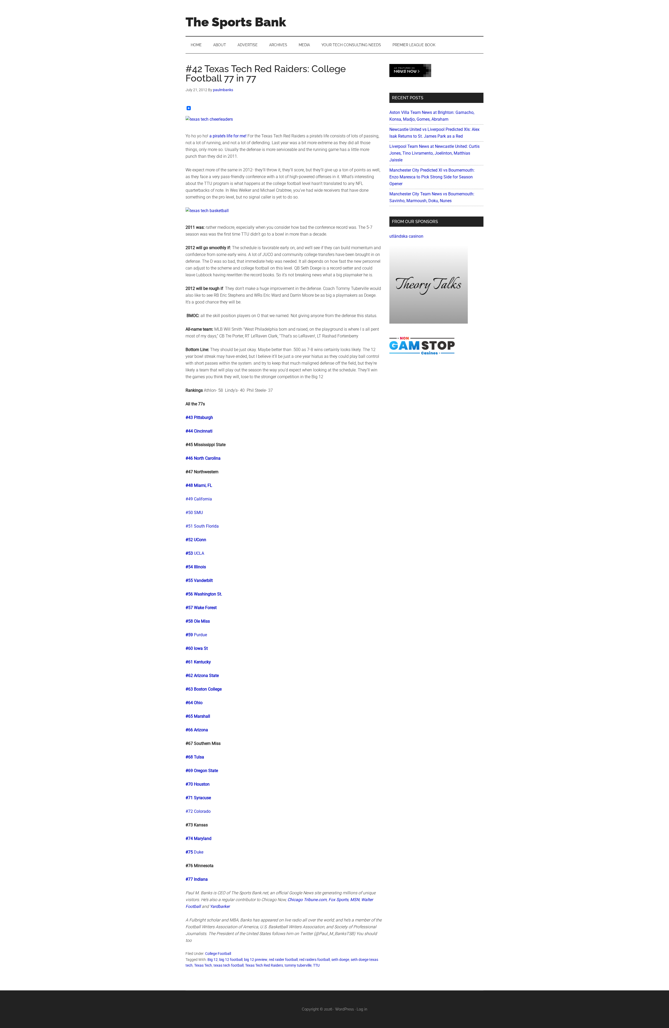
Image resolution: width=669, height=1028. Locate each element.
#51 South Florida (202, 526)
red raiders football (314, 959)
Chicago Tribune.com (307, 899)
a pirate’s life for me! (227, 135)
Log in (362, 1009)
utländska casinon (406, 236)
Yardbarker (220, 906)
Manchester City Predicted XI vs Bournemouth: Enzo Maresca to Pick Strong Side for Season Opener (432, 177)
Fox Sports (338, 899)
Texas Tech (203, 965)
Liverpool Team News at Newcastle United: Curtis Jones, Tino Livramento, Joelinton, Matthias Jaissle (434, 153)
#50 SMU (194, 512)
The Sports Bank (236, 22)
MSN (354, 899)
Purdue (200, 634)
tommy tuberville (298, 965)
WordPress (344, 1009)
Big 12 (212, 959)
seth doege (340, 959)
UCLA (199, 553)
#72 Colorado (198, 811)
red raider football (283, 959)
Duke (198, 852)
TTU (316, 965)
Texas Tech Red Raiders (264, 965)
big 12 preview (255, 959)
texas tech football (229, 965)
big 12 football (231, 959)
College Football (218, 953)
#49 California (199, 499)
